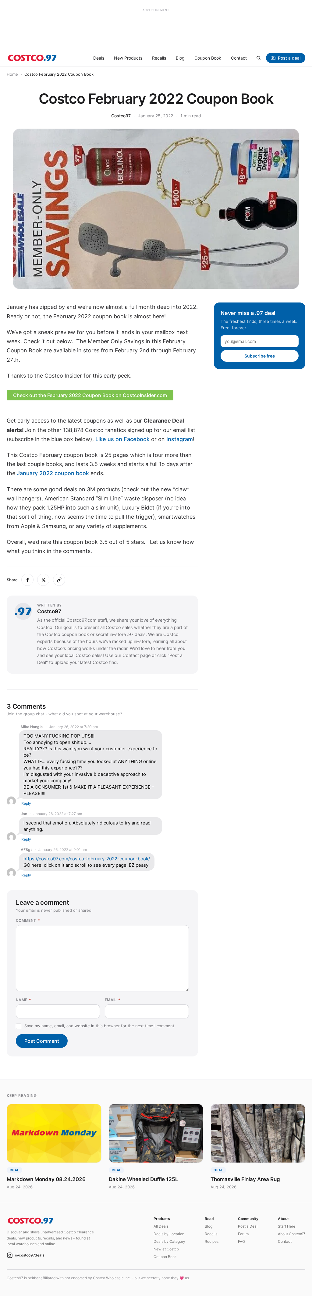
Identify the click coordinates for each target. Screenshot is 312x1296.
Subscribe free (259, 355)
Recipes (211, 1241)
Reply (26, 803)
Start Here (286, 1226)
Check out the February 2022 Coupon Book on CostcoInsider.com (90, 395)
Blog (180, 57)
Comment (28, 920)
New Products (128, 57)
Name (23, 999)
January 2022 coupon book (53, 473)
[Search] (258, 58)
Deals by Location (169, 1234)
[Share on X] (43, 580)
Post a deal (289, 57)
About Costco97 (291, 1234)
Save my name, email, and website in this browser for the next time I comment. (100, 1025)
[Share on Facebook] (27, 580)
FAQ (241, 1241)
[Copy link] (59, 580)
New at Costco (166, 1249)
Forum (243, 1234)
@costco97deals (29, 1255)
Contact (239, 57)
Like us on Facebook (122, 439)
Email (113, 999)
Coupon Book (207, 57)
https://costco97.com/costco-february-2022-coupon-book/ (86, 859)
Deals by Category (169, 1241)
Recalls (159, 57)
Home (12, 74)
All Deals (161, 1226)
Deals (98, 57)
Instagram (179, 439)
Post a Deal (247, 1226)
